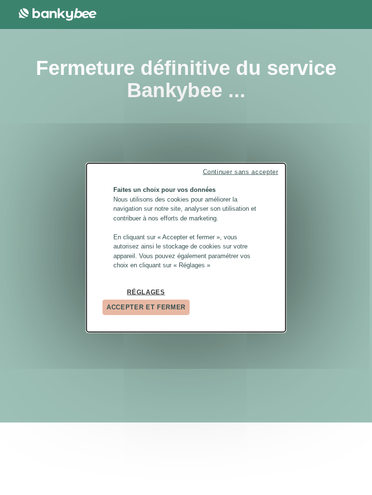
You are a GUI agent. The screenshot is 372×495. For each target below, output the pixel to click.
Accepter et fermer (146, 307)
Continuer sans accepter (241, 171)
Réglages (146, 291)
